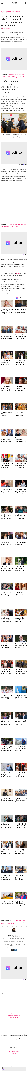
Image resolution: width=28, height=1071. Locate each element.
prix (24, 920)
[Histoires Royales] (14, 3)
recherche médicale (6, 922)
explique (18, 273)
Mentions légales (14, 1017)
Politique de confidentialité (14, 1015)
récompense (4, 923)
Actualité (3, 11)
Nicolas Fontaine (6, 28)
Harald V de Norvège (17, 920)
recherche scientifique (17, 922)
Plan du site (14, 1014)
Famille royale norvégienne (13, 11)
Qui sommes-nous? (14, 1051)
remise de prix (10, 923)
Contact (14, 1053)
